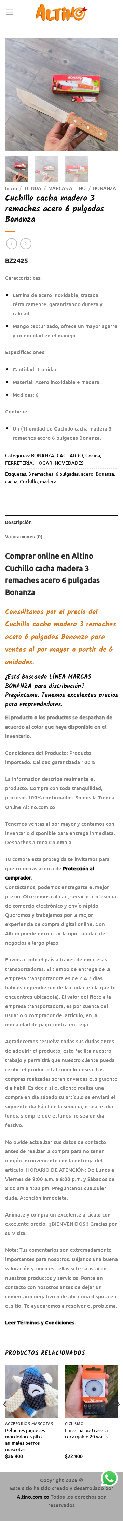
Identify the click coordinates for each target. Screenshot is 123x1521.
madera (48, 481)
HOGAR (43, 463)
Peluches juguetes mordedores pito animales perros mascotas (25, 1440)
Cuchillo (29, 481)
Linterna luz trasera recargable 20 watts (86, 1433)
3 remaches (40, 474)
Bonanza (105, 474)
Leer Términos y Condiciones (39, 1322)
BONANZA (104, 188)
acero (87, 474)
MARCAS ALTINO (67, 188)
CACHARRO (70, 455)
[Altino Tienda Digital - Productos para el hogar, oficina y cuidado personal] (61, 12)
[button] (9, 12)
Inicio (11, 188)
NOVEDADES (69, 463)
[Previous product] (25, 243)
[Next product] (11, 243)
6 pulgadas (67, 474)
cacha (11, 481)
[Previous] (16, 94)
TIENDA (32, 188)
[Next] (107, 94)
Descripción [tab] (18, 522)
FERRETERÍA (19, 463)
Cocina (92, 455)
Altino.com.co (34, 1496)
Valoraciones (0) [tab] (23, 536)
